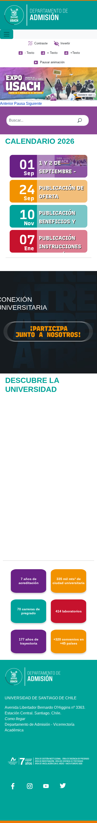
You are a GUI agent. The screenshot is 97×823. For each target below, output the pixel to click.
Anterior (6, 104)
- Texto (29, 53)
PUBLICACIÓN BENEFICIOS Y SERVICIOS (57, 221)
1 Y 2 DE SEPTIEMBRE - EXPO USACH (57, 171)
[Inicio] (39, 15)
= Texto (52, 53)
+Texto (75, 53)
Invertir (65, 43)
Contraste (41, 43)
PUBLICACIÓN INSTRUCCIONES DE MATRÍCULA (60, 246)
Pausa (19, 104)
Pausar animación (52, 62)
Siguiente (34, 104)
